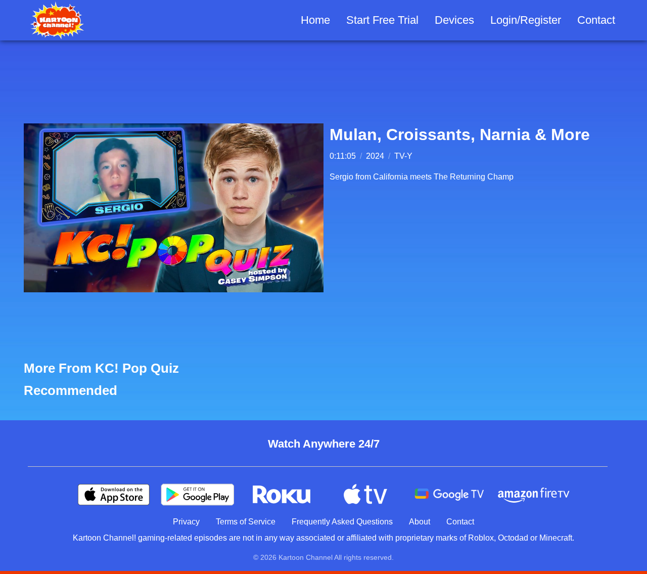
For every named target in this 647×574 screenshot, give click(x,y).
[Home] (57, 20)
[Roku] (281, 494)
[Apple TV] (365, 494)
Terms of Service (245, 521)
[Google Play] (198, 494)
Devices (454, 20)
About (419, 521)
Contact (596, 20)
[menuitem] (315, 20)
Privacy (186, 521)
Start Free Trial (382, 20)
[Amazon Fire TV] (533, 494)
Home (315, 20)
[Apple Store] (114, 494)
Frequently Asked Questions (342, 521)
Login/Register (525, 20)
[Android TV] (449, 494)
